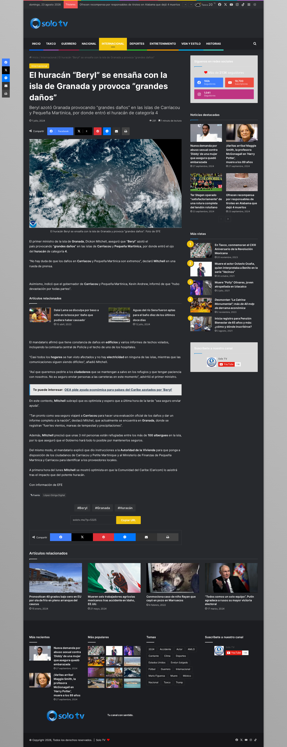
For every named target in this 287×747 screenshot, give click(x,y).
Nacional (89, 43)
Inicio (36, 43)
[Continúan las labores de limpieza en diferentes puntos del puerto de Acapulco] (96, 683)
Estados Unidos (157, 662)
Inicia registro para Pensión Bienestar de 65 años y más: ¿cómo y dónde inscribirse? (233, 322)
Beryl (83, 508)
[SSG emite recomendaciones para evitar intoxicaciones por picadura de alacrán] (96, 672)
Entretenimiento (163, 43)
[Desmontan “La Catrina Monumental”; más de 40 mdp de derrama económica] (201, 305)
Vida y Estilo (191, 43)
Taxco (51, 43)
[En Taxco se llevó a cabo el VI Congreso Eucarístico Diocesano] (114, 672)
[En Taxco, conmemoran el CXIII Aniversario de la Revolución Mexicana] (201, 250)
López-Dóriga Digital (54, 495)
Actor (179, 649)
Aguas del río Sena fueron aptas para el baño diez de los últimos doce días (154, 315)
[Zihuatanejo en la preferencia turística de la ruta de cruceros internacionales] (132, 683)
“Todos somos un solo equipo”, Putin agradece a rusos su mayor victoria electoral (229, 600)
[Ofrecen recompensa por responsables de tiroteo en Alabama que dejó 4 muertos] (242, 182)
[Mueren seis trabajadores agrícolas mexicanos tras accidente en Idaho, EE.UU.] (114, 578)
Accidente (165, 649)
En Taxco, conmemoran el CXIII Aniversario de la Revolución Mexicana (235, 249)
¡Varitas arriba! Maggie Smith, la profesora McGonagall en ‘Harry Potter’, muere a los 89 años (241, 154)
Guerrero (68, 43)
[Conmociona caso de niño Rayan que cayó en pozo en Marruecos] (172, 578)
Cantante (154, 655)
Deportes (137, 43)
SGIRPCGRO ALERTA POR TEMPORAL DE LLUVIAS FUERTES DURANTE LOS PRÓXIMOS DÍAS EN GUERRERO (144, 1)
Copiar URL (128, 520)
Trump (179, 682)
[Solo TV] (48, 23)
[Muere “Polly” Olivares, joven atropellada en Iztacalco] (201, 287)
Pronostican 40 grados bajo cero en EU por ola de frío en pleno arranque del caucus (55, 600)
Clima (167, 655)
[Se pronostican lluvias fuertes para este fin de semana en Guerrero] (132, 672)
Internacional (113, 43)
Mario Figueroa (157, 675)
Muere (173, 675)
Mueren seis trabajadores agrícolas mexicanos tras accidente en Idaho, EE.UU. (111, 600)
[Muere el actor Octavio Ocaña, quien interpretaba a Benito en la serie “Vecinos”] (201, 269)
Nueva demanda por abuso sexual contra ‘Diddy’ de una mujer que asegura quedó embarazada (203, 154)
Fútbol (152, 669)
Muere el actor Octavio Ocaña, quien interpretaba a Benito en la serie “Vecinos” (236, 267)
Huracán (126, 508)
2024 (151, 649)
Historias (213, 43)
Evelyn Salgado (179, 662)
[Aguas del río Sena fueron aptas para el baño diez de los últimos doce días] (119, 315)
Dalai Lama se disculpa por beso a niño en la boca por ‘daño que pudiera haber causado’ (76, 315)
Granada (103, 508)
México (187, 675)
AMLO (191, 649)
